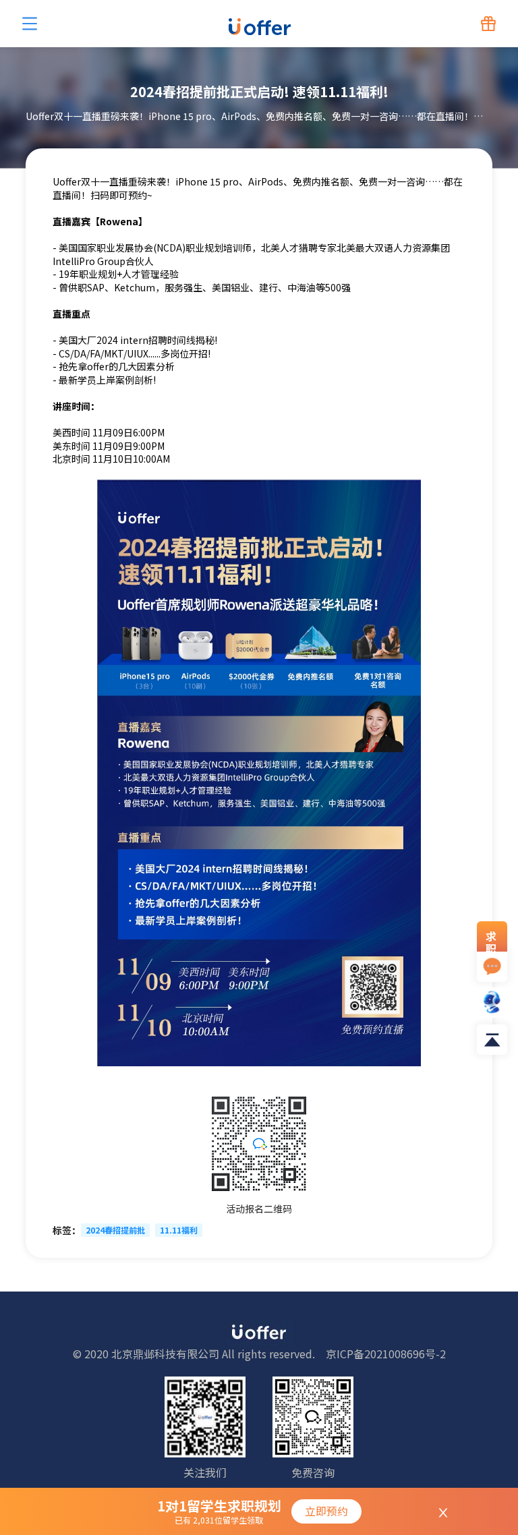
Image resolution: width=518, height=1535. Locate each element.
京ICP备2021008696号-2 (386, 1353)
